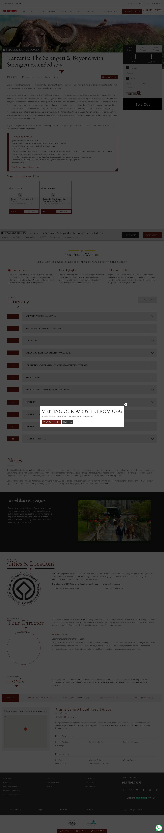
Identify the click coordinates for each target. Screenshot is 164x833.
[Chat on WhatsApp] (159, 828)
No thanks (67, 422)
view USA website (51, 422)
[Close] (125, 404)
